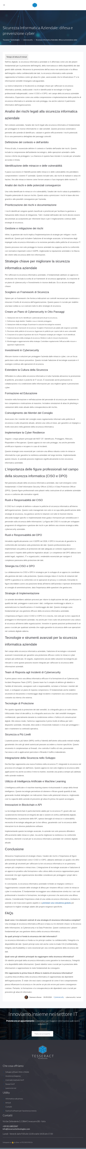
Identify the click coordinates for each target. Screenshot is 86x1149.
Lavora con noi (10, 1088)
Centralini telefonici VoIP (14, 1080)
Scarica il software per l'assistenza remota (20, 1111)
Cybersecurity (59, 997)
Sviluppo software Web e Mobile (17, 1072)
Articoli (8, 1103)
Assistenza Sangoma (12, 1076)
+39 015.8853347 (10, 1126)
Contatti (8, 1107)
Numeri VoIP (10, 1084)
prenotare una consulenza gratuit (56, 903)
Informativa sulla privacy (14, 1099)
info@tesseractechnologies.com (16, 1129)
